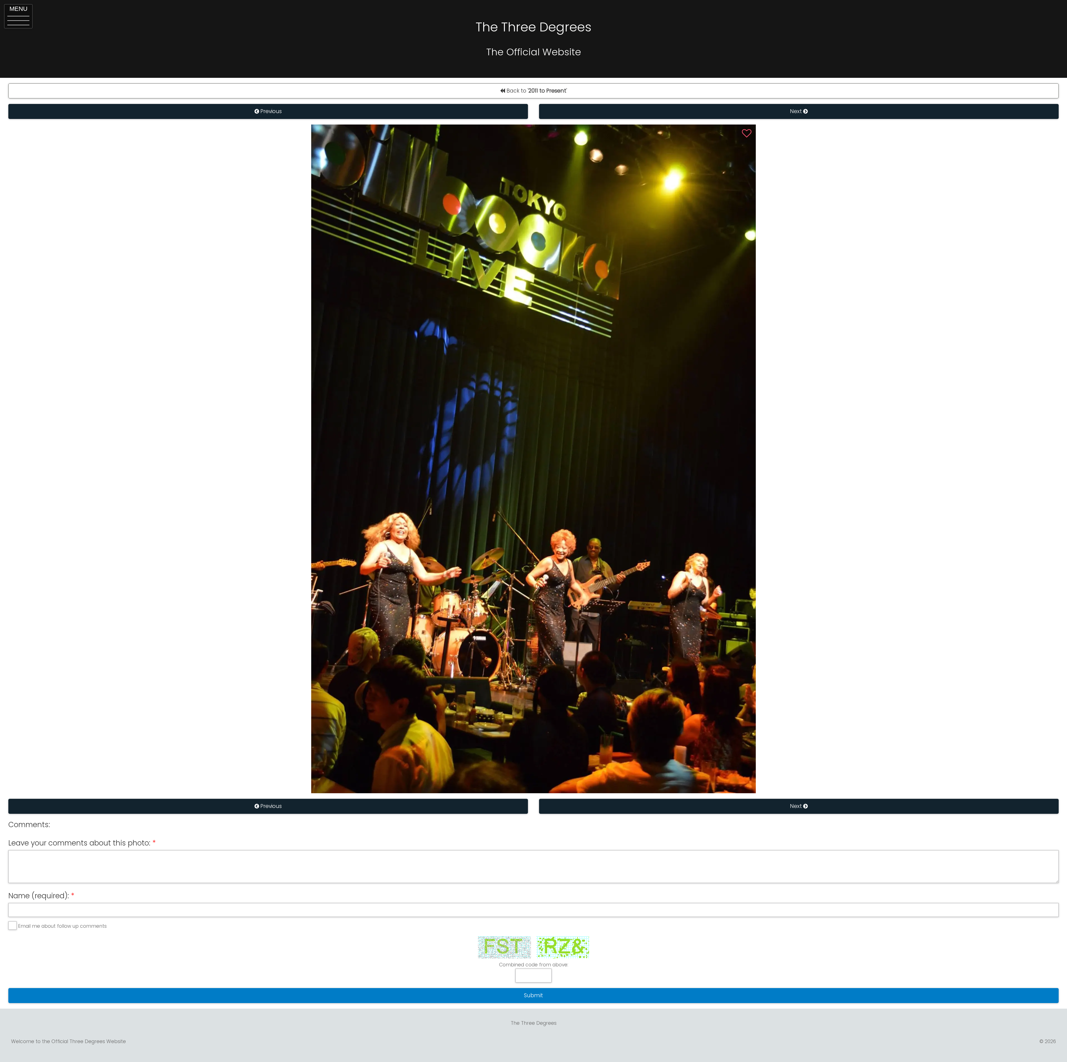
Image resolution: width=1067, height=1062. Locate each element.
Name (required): (38, 896)
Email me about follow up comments (62, 926)
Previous (270, 111)
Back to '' (536, 90)
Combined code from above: (533, 964)
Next (796, 111)
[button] (18, 16)
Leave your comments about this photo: (79, 843)
